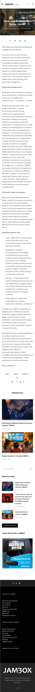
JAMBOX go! (6, 611)
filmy (7, 374)
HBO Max (5, 639)
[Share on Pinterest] (23, 381)
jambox (15, 374)
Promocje (5, 633)
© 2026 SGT (7, 678)
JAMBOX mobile (7, 641)
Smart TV (25, 374)
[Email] (25, 41)
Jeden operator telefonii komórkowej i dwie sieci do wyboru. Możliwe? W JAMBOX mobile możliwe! (23, 498)
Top (18, 688)
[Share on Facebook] (10, 41)
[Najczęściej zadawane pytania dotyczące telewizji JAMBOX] (17, 409)
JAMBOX (17, 16)
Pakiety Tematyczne (8, 629)
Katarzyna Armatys (12, 28)
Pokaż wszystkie (10, 525)
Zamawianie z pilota (8, 615)
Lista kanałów (6, 635)
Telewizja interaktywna (9, 601)
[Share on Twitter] (15, 41)
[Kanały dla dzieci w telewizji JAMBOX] (17, 442)
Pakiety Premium (8, 631)
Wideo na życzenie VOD (9, 609)
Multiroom (5, 613)
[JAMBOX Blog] (12, 4)
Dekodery (5, 607)
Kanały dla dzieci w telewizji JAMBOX (15, 456)
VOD (17, 377)
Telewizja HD (6, 603)
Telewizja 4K (6, 605)
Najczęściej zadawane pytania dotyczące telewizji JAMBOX (23, 485)
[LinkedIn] (20, 41)
